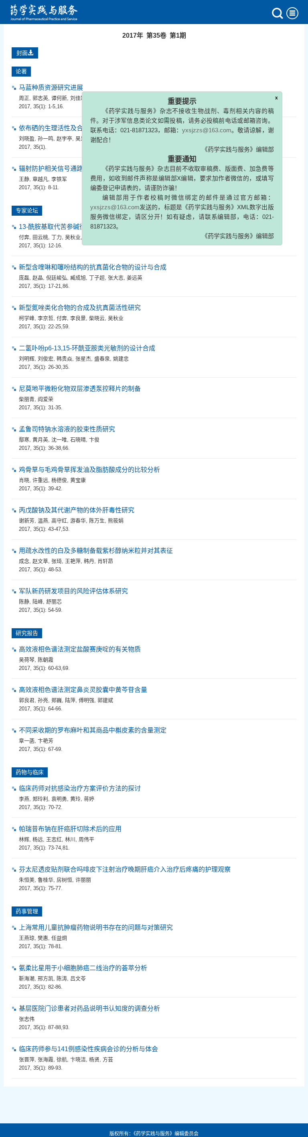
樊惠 (43, 938)
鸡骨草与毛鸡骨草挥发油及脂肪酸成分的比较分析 (89, 469)
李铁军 (59, 179)
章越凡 (40, 179)
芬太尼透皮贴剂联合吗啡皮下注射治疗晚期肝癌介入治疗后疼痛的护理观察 (125, 869)
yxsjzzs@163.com (195, 118)
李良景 (78, 318)
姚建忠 (121, 359)
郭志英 (40, 98)
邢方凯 (45, 978)
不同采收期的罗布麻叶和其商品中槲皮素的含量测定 (92, 730)
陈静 (24, 602)
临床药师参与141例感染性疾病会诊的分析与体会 (88, 1049)
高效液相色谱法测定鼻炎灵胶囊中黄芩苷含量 (83, 689)
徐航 (62, 1059)
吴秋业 (73, 237)
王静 (24, 179)
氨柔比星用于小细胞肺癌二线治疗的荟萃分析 (83, 968)
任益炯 (59, 938)
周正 (24, 98)
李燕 (24, 799)
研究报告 (27, 633)
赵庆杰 (110, 237)
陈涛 (62, 978)
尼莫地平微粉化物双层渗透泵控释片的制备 (80, 388)
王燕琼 (26, 938)
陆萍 (70, 700)
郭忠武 (91, 237)
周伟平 (86, 839)
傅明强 (86, 700)
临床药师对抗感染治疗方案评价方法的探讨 (80, 788)
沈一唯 (59, 440)
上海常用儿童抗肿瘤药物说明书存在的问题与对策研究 (96, 927)
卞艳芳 (45, 741)
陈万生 (97, 521)
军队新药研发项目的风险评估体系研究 (73, 591)
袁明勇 (59, 799)
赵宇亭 (64, 139)
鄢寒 (24, 440)
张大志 (116, 278)
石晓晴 (78, 440)
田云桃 (40, 237)
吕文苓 (78, 978)
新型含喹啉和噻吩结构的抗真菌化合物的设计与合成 (92, 267)
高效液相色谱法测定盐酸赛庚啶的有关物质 (80, 649)
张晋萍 (26, 1059)
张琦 (56, 561)
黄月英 (40, 440)
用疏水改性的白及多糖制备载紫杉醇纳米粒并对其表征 (96, 550)
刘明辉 (26, 359)
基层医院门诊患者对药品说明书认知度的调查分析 (89, 1008)
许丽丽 (83, 880)
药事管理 (27, 911)
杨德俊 (59, 480)
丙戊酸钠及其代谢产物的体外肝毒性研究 (76, 510)
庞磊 (24, 278)
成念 (24, 561)
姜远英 (134, 278)
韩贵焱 (64, 359)
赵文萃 (40, 561)
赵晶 (37, 278)
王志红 (54, 839)
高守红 (59, 521)
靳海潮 (26, 978)
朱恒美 (26, 880)
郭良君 (26, 700)
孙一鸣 (45, 139)
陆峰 (37, 602)
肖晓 (24, 480)
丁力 (56, 237)
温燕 (43, 521)
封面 (22, 53)
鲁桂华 (45, 880)
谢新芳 (26, 521)
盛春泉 (102, 359)
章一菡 (26, 741)
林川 (70, 839)
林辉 (24, 839)
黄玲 (75, 799)
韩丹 (89, 561)
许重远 (40, 480)
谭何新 (59, 98)
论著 (21, 71)
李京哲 (45, 318)
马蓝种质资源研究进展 (51, 87)
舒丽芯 (54, 602)
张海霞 (45, 1059)
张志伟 (26, 1019)
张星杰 (83, 359)
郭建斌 (105, 700)
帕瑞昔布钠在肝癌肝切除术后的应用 (70, 828)
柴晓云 (97, 318)
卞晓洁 (78, 1059)
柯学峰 (26, 318)
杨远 (37, 839)
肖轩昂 (105, 561)
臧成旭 (78, 278)
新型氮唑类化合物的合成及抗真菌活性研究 (80, 307)
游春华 (78, 521)
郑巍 (56, 700)
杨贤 (94, 1059)
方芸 (108, 1059)
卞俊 (94, 440)
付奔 (24, 237)
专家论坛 (27, 210)
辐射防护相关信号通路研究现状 (64, 168)
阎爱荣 (45, 399)
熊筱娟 (116, 521)
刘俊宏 (45, 359)
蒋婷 (89, 799)
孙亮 (43, 700)
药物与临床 (30, 772)
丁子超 (97, 278)
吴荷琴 (26, 660)
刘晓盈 (26, 139)
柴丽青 (26, 399)
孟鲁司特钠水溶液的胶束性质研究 (67, 429)
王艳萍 (73, 561)
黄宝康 (78, 480)
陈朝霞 (45, 660)
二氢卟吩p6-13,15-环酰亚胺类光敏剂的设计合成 (87, 348)
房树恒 (64, 880)
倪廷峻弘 (56, 278)
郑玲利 (40, 799)
